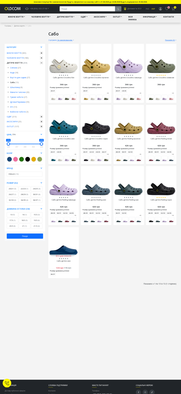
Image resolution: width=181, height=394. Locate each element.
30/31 (36, 194)
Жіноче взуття (15, 16)
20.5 (12, 226)
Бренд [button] (10, 168)
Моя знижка (132, 18)
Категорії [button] (11, 47)
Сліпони (15, 67)
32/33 (12, 200)
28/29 (24, 194)
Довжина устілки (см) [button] (18, 209)
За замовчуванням (60, 40)
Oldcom (13, 174)
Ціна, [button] (11, 134)
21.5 (37, 226)
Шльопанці (16, 87)
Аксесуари (99, 16)
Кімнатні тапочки (19, 92)
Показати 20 (170, 40)
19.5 (37, 220)
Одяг (83, 16)
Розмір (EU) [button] (12, 183)
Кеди (14, 72)
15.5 (37, 214)
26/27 (12, 194)
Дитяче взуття (65, 16)
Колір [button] (9, 153)
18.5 (24, 220)
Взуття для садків (20, 77)
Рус (147, 9)
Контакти (168, 16)
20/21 (12, 188)
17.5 (12, 220)
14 (24, 214)
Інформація (149, 16)
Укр (153, 9)
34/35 (24, 200)
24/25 (36, 188)
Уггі (13, 107)
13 (12, 214)
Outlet (116, 16)
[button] (75, 93)
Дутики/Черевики (19, 102)
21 (24, 226)
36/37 (36, 200)
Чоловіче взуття (40, 16)
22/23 (24, 188)
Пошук (25, 236)
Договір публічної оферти (15, 391)
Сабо (14, 82)
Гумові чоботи (18, 97)
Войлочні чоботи (19, 111)
